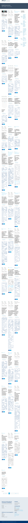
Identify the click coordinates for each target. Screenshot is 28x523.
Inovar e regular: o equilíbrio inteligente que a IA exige (16, 45)
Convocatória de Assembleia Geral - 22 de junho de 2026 (17, 158)
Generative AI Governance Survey (17, 438)
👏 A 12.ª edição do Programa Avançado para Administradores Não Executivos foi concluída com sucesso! (11, 272)
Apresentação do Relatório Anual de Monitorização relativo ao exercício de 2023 (4, 310)
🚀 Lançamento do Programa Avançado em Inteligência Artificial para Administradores (5, 276)
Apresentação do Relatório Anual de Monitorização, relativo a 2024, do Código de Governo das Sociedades (17, 18)
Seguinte (16, 493)
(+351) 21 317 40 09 (18, 507)
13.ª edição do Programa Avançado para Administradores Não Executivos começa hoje (11, 202)
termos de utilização (17, 515)
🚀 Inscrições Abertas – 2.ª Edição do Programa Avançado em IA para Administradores (5, 234)
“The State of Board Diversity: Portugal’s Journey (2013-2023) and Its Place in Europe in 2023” (10, 361)
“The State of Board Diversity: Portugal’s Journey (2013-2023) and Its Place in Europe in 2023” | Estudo (16, 310)
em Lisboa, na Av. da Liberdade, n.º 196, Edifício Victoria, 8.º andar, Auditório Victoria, (17, 182)
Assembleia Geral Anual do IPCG (4, 473)
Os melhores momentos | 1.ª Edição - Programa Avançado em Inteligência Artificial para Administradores (11, 234)
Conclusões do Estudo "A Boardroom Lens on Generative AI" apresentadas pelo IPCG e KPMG (10, 445)
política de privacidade (17, 514)
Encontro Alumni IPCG (3, 110)
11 (3, 103)
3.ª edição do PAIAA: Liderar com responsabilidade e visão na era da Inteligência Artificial (18, 132)
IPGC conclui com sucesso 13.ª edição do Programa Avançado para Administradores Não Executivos (5, 199)
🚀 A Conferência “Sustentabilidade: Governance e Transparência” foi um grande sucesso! (11, 313)
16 (6, 103)
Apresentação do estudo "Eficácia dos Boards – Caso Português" (10, 77)
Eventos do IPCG (3, 17)
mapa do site (16, 513)
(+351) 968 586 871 (17, 508)
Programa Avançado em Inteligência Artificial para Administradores (17, 272)
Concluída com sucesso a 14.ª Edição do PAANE (10, 21)
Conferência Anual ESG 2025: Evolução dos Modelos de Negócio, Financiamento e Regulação (10, 161)
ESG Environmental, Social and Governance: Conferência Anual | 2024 (4, 438)
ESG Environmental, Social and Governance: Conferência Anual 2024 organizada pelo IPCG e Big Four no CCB (17, 397)
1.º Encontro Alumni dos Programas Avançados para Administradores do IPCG (5, 69)
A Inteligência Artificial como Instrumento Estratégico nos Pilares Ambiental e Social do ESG (17, 72)
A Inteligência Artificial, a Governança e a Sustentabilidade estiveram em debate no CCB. (18, 101)
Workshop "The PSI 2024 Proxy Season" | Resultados (17, 362)
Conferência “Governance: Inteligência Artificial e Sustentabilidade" (11, 130)
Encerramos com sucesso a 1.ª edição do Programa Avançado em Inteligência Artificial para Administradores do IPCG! (17, 239)
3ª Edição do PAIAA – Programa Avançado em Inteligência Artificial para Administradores (5, 135)
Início (3, 493)
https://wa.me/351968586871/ (20, 510)
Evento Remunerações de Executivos (4, 14)
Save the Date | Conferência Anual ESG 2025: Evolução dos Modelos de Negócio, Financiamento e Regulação (17, 199)
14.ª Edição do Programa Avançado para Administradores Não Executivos (5, 49)
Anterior (6, 493)
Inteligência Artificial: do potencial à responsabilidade (11, 100)
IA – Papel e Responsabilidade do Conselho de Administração (11, 44)
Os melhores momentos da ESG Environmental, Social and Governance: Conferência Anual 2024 (4, 392)
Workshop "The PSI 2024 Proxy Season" (10, 391)
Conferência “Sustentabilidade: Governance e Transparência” (5, 356)
